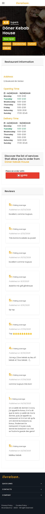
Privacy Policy (7, 505)
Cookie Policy (21, 505)
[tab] (23, 62)
